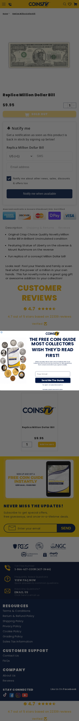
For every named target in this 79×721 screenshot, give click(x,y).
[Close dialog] (1, 332)
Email (38, 369)
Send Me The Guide (53, 380)
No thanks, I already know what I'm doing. (53, 389)
